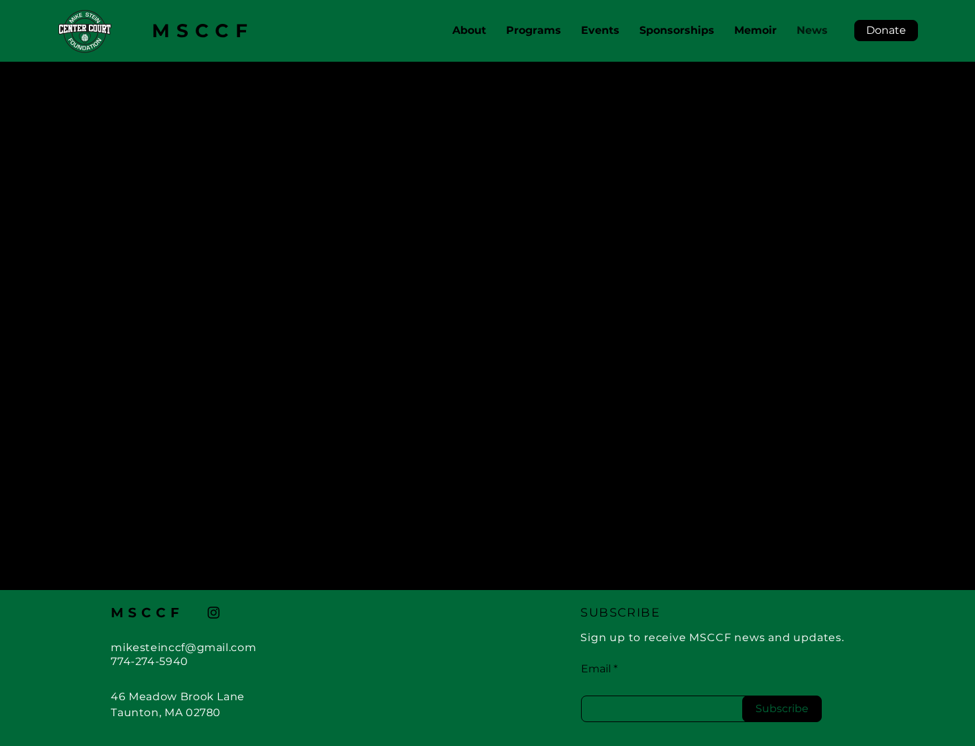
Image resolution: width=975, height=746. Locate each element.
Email (596, 669)
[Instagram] (214, 613)
